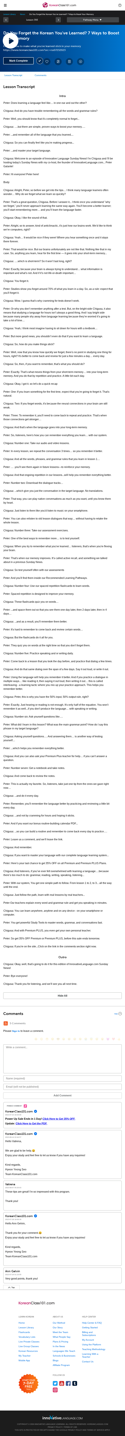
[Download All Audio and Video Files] (80, 61)
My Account (88, 1340)
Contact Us (87, 1361)
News (22, 14)
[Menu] (5, 5)
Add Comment (62, 1095)
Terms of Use (70, 1427)
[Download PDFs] (69, 61)
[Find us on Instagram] (55, 1389)
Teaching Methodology (93, 1349)
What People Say (61, 1337)
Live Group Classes (29, 1346)
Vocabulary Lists (27, 1337)
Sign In (16, 1031)
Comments (40, 75)
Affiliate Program (61, 1365)
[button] (120, 5)
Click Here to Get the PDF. (31, 1123)
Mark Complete (18, 60)
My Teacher (25, 1355)
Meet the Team (60, 1332)
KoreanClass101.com (97, 1424)
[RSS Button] (5, 1023)
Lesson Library (9, 14)
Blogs (55, 1360)
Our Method (59, 1322)
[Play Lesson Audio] (10, 40)
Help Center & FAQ (92, 1322)
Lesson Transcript (13, 75)
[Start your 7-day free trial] (29, 1384)
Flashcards (24, 1332)
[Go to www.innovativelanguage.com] (62, 1417)
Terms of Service (95, 1430)
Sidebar (93, 19)
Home (22, 1322)
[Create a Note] (58, 61)
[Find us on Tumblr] (74, 1383)
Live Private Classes (29, 1341)
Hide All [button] (62, 995)
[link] (5, 19)
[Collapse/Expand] (62, 1013)
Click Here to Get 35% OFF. (58, 1118)
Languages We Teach (64, 1351)
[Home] (59, 7)
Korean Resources (28, 1351)
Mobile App (24, 1360)
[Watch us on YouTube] (61, 1383)
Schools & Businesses (64, 1355)
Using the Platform (91, 1344)
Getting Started (90, 1327)
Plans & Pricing (60, 1341)
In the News (59, 1346)
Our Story (58, 1327)
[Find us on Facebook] (68, 1383)
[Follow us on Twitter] (55, 1383)
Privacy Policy (55, 1427)
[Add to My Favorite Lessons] (46, 61)
